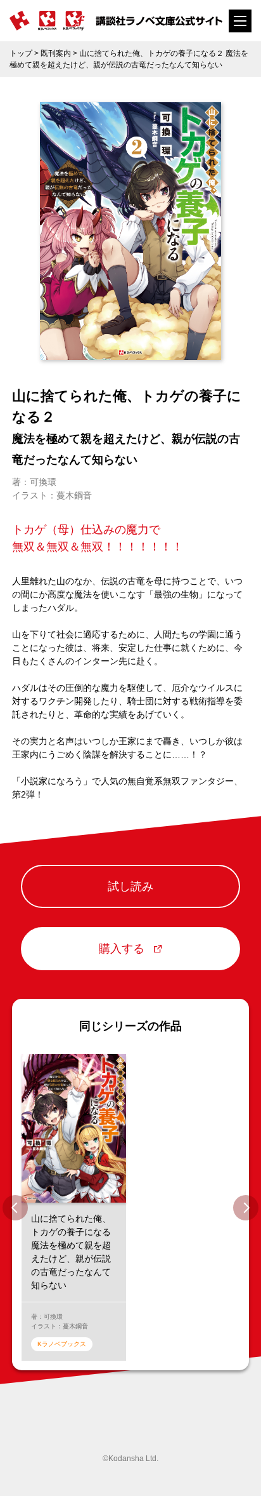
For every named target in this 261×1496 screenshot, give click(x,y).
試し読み (130, 886)
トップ (21, 53)
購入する (121, 948)
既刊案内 (56, 53)
